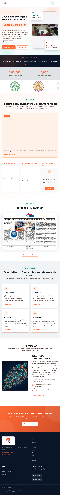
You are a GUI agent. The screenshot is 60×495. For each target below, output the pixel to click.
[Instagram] (33, 469)
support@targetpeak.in (7, 452)
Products (34, 442)
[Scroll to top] (56, 491)
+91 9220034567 (6, 454)
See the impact (30, 65)
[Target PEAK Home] (5, 3)
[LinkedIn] (41, 469)
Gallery (33, 455)
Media (33, 452)
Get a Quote (22, 47)
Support (34, 460)
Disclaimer (4, 476)
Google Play (38, 475)
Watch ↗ (5, 181)
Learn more (7, 304)
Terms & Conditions (6, 471)
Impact (33, 445)
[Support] (52, 3)
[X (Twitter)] (38, 469)
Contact (34, 458)
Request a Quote (30, 424)
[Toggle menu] (56, 4)
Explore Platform (8, 47)
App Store (37, 479)
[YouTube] (44, 469)
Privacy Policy (5, 469)
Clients (33, 450)
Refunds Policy (5, 474)
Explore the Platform (39, 395)
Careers (34, 447)
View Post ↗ (49, 188)
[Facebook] (35, 469)
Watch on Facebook (9, 154)
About (33, 440)
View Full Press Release (30, 255)
